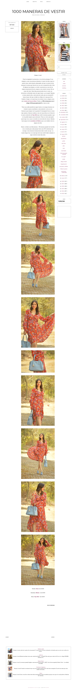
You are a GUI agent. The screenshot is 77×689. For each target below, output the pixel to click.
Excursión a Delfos (64, 166)
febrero (63, 175)
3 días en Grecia (63, 168)
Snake (63, 159)
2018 (63, 181)
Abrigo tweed (64, 161)
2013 (63, 193)
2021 (63, 105)
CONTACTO (48, 1)
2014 (63, 191)
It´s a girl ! (63, 156)
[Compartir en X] (11, 30)
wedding (64, 88)
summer (64, 85)
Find (64, 148)
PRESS (41, 1)
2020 (63, 108)
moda (64, 83)
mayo (63, 129)
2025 (63, 95)
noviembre (63, 114)
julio (63, 124)
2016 (63, 186)
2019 (63, 110)
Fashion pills (41, 649)
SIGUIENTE (7, 637)
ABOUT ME (35, 1)
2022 (63, 103)
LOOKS (27, 1)
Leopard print (64, 164)
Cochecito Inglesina (40, 667)
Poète (63, 141)
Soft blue (64, 143)
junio (63, 126)
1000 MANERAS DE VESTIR (38, 11)
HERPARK (47, 687)
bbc (64, 81)
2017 (63, 183)
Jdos (64, 145)
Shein (37, 588)
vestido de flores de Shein (30, 101)
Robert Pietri (41, 661)
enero (63, 178)
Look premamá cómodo (63, 154)
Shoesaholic (63, 138)
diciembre (63, 112)
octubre (63, 117)
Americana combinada (64, 172)
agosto (63, 122)
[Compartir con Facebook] (9, 30)
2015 (63, 188)
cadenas (41, 655)
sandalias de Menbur (36, 121)
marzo (63, 134)
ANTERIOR (52, 637)
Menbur (38, 592)
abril (63, 131)
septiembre (63, 119)
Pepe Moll (34, 115)
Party (41, 673)
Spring (63, 136)
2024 (63, 98)
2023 (63, 100)
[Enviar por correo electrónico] (15, 30)
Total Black (63, 150)
